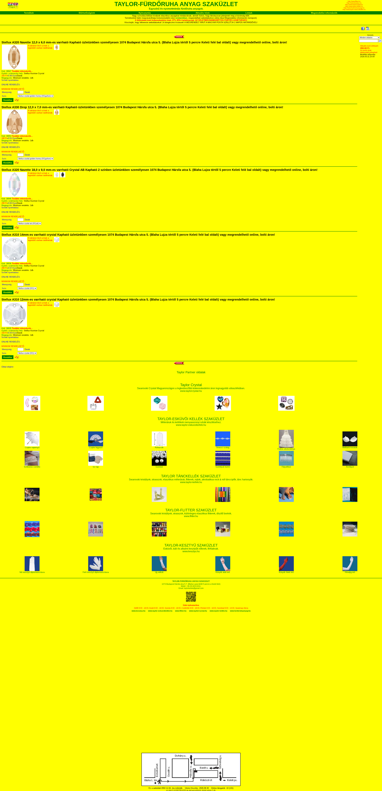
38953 (8, 136)
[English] (16, 4)
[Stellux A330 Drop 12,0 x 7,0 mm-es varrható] (14, 134)
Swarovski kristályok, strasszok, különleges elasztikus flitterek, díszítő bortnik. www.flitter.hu (191, 513)
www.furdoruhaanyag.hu (240, 611)
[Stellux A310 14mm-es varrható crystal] (14, 261)
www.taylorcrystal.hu (198, 611)
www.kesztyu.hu (138, 611)
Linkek (248, 13)
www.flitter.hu (180, 611)
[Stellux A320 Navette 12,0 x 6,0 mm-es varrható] (14, 69)
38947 (8, 71)
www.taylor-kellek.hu (218, 611)
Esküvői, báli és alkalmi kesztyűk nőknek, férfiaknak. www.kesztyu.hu (191, 548)
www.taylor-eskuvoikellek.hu (160, 611)
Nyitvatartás (145, 13)
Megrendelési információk (324, 13)
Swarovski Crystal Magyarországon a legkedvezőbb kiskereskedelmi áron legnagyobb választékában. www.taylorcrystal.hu (191, 388)
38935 (8, 328)
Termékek (29, 13)
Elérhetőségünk (87, 13)
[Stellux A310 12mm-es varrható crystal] (14, 326)
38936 (8, 263)
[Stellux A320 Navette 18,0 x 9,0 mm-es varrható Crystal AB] (14, 196)
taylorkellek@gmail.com (194, 588)
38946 (8, 199)
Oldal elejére (7, 367)
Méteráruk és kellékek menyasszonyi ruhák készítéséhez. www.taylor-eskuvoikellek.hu (191, 422)
